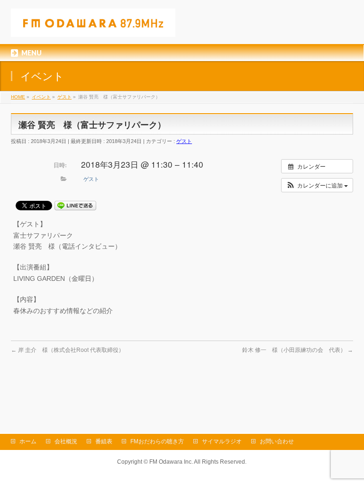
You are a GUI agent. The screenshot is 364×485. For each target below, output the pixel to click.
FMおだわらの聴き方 (157, 441)
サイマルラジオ (222, 441)
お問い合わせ (277, 441)
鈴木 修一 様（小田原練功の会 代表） (297, 350)
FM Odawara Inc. (171, 461)
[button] (317, 185)
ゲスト (184, 141)
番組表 (103, 441)
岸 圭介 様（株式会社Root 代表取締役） (67, 350)
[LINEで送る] (75, 205)
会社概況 (66, 441)
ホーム (27, 441)
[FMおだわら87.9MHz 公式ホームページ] (93, 26)
